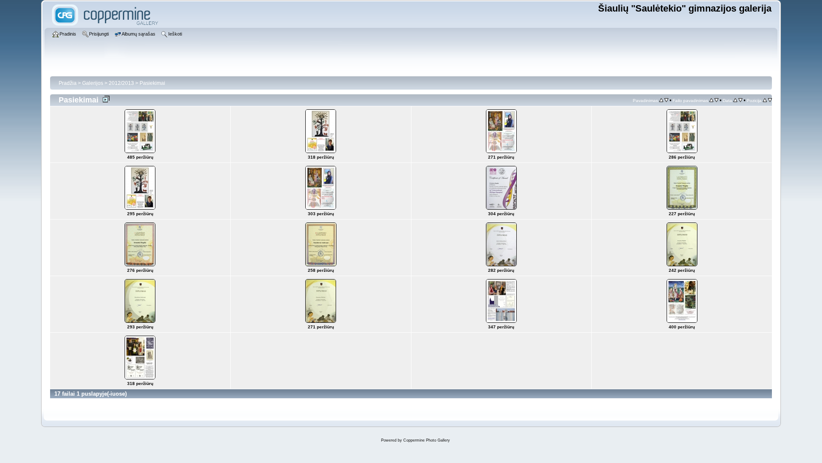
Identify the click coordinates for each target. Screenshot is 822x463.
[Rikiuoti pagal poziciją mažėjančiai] (770, 100)
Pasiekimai (152, 83)
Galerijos (92, 83)
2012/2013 (121, 83)
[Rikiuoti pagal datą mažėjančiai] (740, 100)
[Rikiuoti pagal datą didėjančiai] (735, 100)
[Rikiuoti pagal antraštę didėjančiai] (661, 100)
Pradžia (68, 83)
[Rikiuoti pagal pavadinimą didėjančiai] (711, 100)
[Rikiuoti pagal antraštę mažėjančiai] (666, 100)
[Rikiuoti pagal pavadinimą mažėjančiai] (716, 100)
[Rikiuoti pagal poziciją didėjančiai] (765, 100)
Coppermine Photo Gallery (426, 440)
